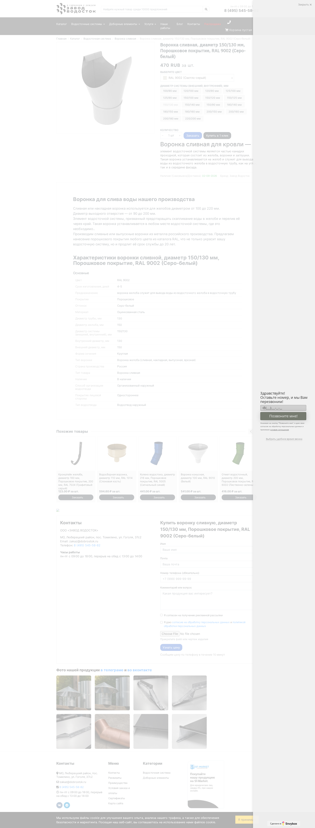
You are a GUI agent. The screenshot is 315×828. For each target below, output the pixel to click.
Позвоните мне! (283, 416)
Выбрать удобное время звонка (284, 439)
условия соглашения (279, 429)
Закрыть (304, 4)
